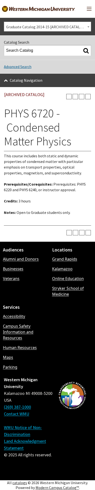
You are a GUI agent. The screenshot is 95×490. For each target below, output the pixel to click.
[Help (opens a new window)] (88, 96)
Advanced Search (17, 66)
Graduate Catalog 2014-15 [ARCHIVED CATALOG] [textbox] (46, 26)
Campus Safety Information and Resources (18, 331)
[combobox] (47, 26)
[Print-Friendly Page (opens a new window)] (81, 96)
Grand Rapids (64, 259)
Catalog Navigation (26, 80)
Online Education (68, 278)
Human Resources (20, 347)
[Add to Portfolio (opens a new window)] (69, 96)
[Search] (86, 50)
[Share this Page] (75, 96)
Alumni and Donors (21, 259)
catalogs (19, 482)
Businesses (13, 268)
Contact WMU (16, 414)
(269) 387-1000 (17, 407)
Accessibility (14, 316)
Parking (10, 367)
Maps (8, 357)
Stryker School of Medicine (68, 291)
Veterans (11, 278)
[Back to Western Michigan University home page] (38, 9)
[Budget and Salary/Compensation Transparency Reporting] (72, 426)
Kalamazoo (62, 268)
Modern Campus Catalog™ (57, 487)
